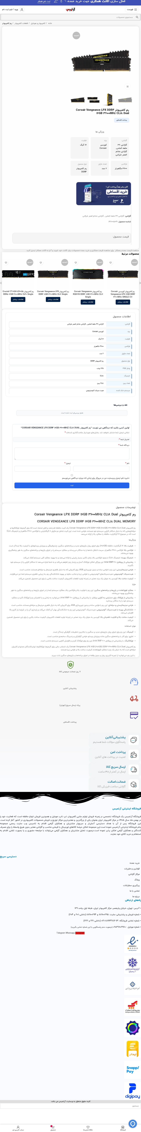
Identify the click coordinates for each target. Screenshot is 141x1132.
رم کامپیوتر (7, 23)
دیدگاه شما (123, 445)
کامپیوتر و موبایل (37, 23)
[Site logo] (70, 9)
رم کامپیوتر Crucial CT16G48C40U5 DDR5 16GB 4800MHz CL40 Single (18, 293)
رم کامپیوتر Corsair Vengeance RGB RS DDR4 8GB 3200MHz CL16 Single (88, 294)
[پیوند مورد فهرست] (70, 863)
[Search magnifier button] (137, 17)
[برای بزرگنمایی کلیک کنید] (127, 86)
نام (127, 463)
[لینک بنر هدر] (70, 2)
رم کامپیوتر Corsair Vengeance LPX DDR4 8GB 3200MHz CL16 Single (53, 293)
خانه (50, 23)
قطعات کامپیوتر (21, 23)
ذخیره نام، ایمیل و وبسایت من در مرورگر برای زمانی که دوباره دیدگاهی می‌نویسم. (95, 478)
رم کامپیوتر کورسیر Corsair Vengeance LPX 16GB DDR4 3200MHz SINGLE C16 (123, 294)
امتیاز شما (124, 439)
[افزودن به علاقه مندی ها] (110, 262)
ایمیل (67, 463)
